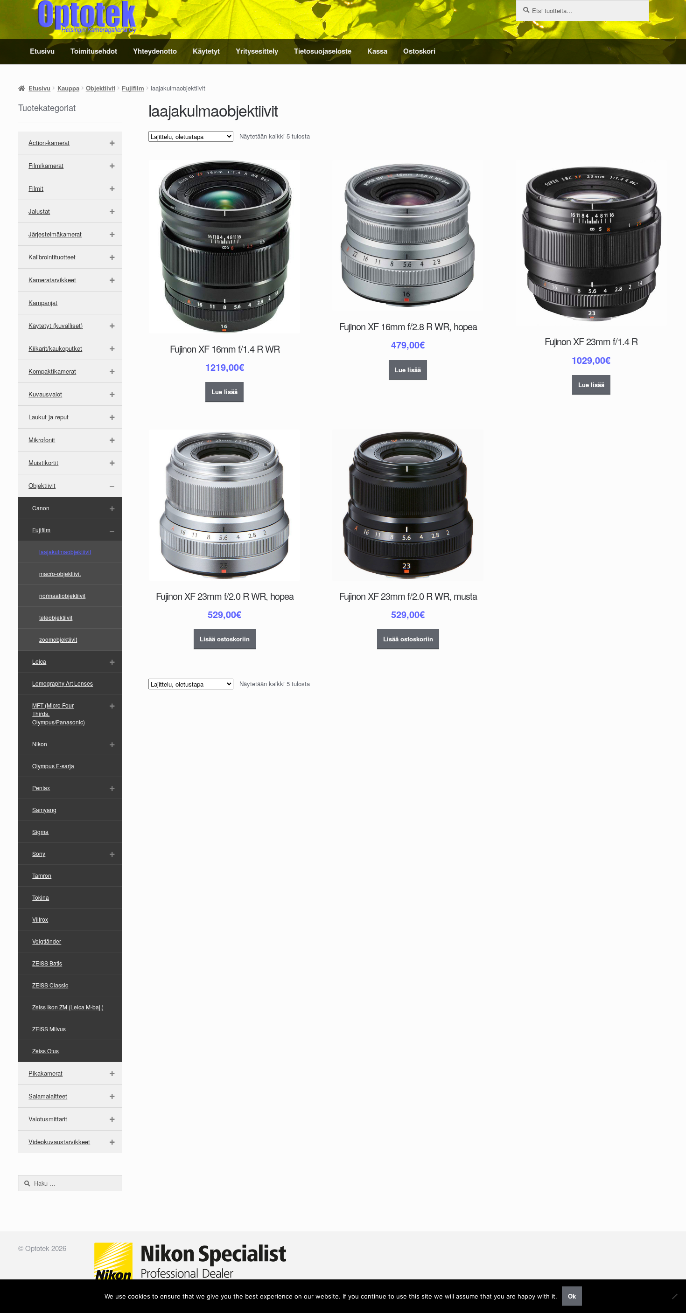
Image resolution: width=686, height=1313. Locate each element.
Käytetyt (206, 51)
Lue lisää (224, 391)
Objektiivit (100, 87)
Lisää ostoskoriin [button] (225, 638)
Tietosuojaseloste (322, 51)
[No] (674, 1296)
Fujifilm (133, 87)
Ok (572, 1296)
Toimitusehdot (93, 51)
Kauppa (68, 87)
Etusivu (42, 51)
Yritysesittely (257, 51)
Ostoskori (419, 51)
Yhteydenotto (155, 51)
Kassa (377, 51)
